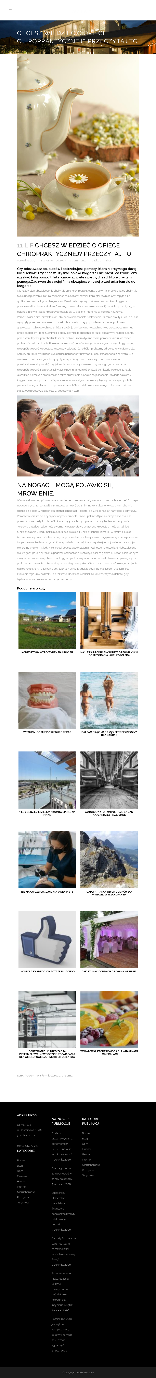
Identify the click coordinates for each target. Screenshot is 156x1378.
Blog (20, 1165)
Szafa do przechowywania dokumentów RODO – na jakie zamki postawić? (62, 1144)
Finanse (22, 1176)
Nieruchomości (26, 1192)
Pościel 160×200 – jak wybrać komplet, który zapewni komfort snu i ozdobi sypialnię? (63, 1332)
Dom (20, 1170)
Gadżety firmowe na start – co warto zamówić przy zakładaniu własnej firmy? (64, 1249)
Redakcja (60, 260)
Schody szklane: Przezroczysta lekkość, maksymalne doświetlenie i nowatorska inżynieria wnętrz (62, 1289)
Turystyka (23, 1202)
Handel (21, 1181)
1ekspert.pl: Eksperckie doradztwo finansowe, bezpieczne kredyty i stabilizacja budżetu (63, 1208)
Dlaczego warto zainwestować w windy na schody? (62, 1173)
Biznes (45, 260)
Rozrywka (23, 1197)
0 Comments (77, 260)
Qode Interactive (85, 1372)
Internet (21, 1186)
